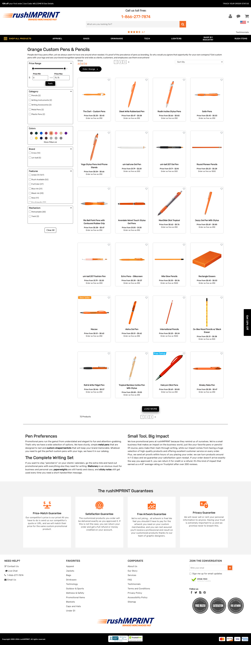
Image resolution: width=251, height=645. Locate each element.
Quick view (94, 91)
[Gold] (61, 133)
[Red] (46, 133)
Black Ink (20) (37, 193)
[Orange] (51, 133)
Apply (50, 83)
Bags (68, 575)
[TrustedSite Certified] (201, 579)
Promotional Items (75, 597)
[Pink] (56, 133)
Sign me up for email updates (207, 573)
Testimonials (242, 32)
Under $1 (70, 610)
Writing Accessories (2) (41, 105)
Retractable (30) (39, 212)
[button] (247, 322)
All (86, 64)
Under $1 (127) (38, 175)
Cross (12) (36, 153)
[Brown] (46, 138)
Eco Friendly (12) (39, 202)
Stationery (93, 466)
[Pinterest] (204, 592)
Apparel (70, 566)
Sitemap (132, 602)
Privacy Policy (135, 593)
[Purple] (66, 133)
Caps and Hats (73, 606)
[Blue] (41, 133)
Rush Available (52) (40, 179)
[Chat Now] (238, 16)
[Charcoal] (61, 138)
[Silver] (51, 138)
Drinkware (71, 579)
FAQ (130, 579)
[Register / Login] (230, 16)
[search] (183, 24)
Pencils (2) (36, 95)
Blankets (70, 602)
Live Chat (13, 571)
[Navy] (41, 138)
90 (82, 64)
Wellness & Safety (75, 593)
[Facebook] (191, 592)
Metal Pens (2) (38, 109)
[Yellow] (36, 138)
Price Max (58, 74)
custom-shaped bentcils (59, 448)
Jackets (70, 571)
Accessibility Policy (137, 597)
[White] (31, 138)
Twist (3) (35, 216)
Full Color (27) (37, 184)
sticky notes (105, 469)
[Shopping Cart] (247, 16)
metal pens (103, 444)
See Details (49, 3)
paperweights (61, 469)
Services (132, 575)
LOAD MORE (150, 409)
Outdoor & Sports (75, 588)
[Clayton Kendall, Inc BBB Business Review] (118, 641)
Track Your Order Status (236, 3)
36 (79, 64)
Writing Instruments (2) (42, 100)
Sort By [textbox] (181, 62)
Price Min (37, 74)
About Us (132, 566)
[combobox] (199, 62)
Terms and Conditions (139, 588)
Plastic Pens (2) (38, 114)
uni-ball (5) (36, 158)
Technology (72, 584)
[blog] (200, 592)
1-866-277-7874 (135, 16)
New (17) (35, 198)
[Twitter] (195, 592)
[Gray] (56, 138)
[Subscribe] (230, 567)
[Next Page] (128, 62)
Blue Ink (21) (37, 189)
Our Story (132, 571)
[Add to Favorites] (109, 80)
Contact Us (13, 566)
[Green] (36, 133)
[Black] (31, 133)
